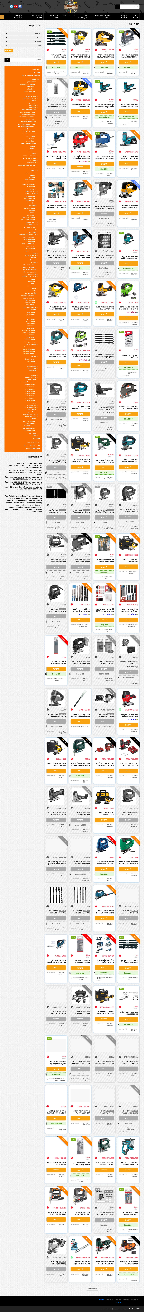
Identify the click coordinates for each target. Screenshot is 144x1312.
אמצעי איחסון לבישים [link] (27, 84)
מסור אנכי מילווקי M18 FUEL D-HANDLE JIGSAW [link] (130, 814)
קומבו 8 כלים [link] (29, 398)
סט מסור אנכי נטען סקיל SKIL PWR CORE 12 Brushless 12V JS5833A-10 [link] (129, 766)
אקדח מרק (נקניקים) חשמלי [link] (25, 124)
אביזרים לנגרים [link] (59, 527)
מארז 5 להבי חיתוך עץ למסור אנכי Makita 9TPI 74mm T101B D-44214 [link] (81, 914)
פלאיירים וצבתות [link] (28, 217)
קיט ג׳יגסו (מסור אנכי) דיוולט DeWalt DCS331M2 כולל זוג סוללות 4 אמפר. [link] (56, 1265)
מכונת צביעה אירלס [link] (29, 272)
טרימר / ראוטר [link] (31, 162)
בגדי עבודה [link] (30, 136)
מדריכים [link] (66, 15)
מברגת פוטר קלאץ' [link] (131, 1128)
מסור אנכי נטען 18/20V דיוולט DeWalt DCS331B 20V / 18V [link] (56, 1113)
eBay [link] (85, 1025)
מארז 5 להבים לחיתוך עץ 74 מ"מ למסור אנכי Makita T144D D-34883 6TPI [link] (104, 358)
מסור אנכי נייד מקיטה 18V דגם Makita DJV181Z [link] (57, 257)
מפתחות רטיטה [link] (31, 344)
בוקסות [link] (31, 146)
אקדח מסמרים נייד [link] (27, 114)
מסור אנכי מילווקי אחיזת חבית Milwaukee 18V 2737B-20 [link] (57, 1014)
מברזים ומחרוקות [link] (30, 251)
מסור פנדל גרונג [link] (28, 332)
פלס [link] (32, 283)
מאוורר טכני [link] (32, 232)
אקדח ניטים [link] (32, 105)
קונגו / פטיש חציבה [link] (30, 407)
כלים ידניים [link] (32, 205)
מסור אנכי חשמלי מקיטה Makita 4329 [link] (56, 1163)
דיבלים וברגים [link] (29, 227)
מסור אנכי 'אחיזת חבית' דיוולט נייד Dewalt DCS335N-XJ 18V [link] (105, 309)
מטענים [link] (33, 262)
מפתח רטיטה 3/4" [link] (28, 351)
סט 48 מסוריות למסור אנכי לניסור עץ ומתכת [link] (130, 610)
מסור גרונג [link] (30, 314)
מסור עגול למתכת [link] (28, 330)
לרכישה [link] (128, 62)
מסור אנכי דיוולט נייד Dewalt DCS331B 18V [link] (57, 308)
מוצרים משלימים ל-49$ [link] (102, 16)
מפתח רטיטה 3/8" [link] (28, 353)
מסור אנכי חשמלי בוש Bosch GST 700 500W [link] (105, 863)
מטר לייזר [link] (30, 281)
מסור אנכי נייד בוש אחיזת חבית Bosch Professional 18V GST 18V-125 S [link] (56, 159)
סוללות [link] (34, 373)
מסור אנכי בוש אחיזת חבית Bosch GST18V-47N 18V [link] (56, 814)
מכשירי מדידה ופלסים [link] (29, 276)
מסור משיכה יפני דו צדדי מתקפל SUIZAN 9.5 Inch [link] (80, 715)
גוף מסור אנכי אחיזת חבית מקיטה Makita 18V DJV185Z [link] (104, 107)
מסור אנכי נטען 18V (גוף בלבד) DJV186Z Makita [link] (104, 208)
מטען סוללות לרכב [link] (28, 265)
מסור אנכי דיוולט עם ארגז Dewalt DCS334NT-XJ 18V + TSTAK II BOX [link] (130, 562)
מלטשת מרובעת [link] (28, 298)
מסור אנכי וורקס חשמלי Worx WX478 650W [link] (58, 562)
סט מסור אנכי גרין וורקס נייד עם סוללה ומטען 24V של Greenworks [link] (128, 309)
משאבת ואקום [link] (31, 366)
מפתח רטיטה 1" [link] (29, 347)
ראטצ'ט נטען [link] (32, 412)
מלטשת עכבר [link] (29, 302)
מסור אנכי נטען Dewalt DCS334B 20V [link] (81, 105)
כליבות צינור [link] (30, 201)
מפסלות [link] (31, 213)
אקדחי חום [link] (32, 107)
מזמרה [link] (31, 177)
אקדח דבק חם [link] (31, 103)
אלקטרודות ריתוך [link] (28, 421)
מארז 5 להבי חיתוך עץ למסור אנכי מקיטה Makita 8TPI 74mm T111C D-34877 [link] (129, 964)
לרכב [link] (34, 230)
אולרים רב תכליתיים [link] (29, 98)
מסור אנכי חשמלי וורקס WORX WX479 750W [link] (57, 1213)
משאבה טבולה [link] (31, 364)
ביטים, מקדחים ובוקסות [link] (28, 144)
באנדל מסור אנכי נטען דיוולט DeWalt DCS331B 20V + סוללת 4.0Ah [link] (104, 1064)
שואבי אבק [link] (32, 433)
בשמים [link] (34, 153)
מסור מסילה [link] (30, 321)
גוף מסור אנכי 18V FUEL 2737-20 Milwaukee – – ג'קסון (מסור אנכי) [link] (129, 512)
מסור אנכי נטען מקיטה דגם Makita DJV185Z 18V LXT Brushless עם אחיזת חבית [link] (129, 107)
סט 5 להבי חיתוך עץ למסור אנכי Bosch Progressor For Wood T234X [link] (81, 964)
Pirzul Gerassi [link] (109, 479)
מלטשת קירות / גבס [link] (30, 307)
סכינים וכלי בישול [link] (30, 377)
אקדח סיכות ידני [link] (28, 119)
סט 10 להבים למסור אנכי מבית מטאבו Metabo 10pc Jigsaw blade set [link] (104, 562)
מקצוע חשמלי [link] (29, 359)
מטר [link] (32, 279)
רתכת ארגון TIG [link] (29, 430)
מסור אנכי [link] (134, 72)
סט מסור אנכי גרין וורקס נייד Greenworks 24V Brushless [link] (81, 357)
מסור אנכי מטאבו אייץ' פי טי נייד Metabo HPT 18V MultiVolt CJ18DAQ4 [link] (128, 864)
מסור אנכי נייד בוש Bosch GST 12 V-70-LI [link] (81, 256)
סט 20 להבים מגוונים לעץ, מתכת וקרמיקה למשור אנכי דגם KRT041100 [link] (58, 1065)
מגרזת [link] (34, 253)
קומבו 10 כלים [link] (29, 384)
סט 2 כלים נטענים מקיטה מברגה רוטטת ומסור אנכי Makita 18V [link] (130, 1114)
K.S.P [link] (133, 73)
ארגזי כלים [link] (85, 1274)
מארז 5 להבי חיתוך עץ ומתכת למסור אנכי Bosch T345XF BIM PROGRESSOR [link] (81, 1166)
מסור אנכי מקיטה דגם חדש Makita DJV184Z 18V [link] (81, 208)
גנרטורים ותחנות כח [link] (29, 156)
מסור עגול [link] (30, 328)
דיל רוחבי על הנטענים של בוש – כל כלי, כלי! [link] (105, 961)
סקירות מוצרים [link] (123, 16)
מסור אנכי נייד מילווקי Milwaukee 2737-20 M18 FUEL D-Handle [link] (56, 409)
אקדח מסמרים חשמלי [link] (26, 112)
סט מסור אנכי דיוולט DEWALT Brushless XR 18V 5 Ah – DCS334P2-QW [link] (80, 463)
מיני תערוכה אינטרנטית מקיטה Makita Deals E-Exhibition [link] (56, 208)
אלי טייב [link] (106, 274)
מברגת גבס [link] (30, 241)
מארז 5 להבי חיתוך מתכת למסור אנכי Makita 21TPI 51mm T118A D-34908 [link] (58, 58)
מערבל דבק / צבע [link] (30, 342)
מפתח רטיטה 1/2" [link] (28, 349)
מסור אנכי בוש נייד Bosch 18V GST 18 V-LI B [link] (56, 962)
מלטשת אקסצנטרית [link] (27, 296)
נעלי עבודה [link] (30, 141)
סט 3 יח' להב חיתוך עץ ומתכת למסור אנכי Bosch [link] (57, 512)
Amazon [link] (109, 73)
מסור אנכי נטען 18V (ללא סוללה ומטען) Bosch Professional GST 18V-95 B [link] (80, 310)
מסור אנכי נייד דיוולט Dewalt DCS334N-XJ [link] (130, 207)
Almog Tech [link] (62, 426)
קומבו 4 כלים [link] (29, 389)
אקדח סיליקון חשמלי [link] (27, 129)
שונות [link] (34, 435)
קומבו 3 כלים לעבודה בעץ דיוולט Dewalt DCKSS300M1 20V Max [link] (81, 1014)
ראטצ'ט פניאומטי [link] (30, 416)
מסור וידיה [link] (30, 317)
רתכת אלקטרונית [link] (28, 428)
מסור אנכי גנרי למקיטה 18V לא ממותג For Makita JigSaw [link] (81, 1113)
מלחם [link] (34, 288)
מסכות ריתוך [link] (30, 423)
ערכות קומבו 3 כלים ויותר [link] (28, 382)
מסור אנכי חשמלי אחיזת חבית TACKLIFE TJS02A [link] (129, 1264)
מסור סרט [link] (30, 326)
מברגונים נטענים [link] (28, 237)
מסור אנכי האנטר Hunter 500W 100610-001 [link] (128, 1013)
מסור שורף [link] (30, 337)
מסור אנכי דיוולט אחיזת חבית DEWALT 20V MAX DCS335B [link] (106, 1114)
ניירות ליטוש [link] (30, 305)
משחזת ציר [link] (32, 371)
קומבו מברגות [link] (29, 248)
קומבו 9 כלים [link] (29, 400)
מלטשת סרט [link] (30, 300)
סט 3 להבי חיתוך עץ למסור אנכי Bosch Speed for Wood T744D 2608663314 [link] (56, 664)
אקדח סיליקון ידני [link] (28, 131)
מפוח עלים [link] (30, 186)
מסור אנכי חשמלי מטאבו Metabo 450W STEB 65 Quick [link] (81, 512)
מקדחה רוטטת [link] (29, 246)
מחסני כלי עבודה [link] (132, 123)
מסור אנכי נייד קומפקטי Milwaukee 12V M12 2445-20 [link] (129, 716)
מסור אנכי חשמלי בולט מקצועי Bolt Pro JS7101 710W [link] (104, 159)
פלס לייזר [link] (30, 286)
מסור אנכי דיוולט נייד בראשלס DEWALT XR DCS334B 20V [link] (105, 57)
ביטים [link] (32, 148)
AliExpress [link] (131, 626)
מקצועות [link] (33, 356)
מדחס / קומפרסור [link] (30, 255)
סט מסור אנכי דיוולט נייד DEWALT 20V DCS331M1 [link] (104, 814)
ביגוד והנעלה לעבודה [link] (29, 134)
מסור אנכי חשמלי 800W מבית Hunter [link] (82, 562)
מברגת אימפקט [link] (108, 272)
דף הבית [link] (135, 16)
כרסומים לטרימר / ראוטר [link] (26, 165)
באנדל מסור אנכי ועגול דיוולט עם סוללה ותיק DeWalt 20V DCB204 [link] (129, 1064)
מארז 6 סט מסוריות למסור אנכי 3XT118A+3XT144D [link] (106, 663)
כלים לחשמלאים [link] (31, 222)
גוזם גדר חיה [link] (29, 173)
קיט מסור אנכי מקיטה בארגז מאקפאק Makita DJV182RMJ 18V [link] (56, 864)
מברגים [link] (31, 210)
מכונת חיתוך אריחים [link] (29, 270)
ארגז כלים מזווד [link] (28, 208)
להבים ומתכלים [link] (59, 72)
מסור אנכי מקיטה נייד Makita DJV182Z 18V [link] (57, 356)
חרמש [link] (32, 175)
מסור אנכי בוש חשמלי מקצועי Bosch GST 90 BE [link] (105, 913)
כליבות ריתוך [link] (29, 203)
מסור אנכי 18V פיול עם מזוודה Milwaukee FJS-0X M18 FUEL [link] (128, 664)
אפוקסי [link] (34, 100)
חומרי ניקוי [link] (32, 160)
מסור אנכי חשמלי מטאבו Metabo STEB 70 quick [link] (80, 764)
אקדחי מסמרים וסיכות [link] (29, 109)
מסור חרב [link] (30, 319)
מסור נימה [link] (30, 323)
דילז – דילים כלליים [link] (36, 16)
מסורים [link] (33, 310)
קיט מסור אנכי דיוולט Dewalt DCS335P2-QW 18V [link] (105, 1013)
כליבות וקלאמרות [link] (30, 193)
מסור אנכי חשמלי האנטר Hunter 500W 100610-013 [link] (128, 57)
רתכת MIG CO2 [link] (29, 426)
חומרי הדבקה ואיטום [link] (29, 158)
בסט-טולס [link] (86, 73)
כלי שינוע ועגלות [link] (31, 191)
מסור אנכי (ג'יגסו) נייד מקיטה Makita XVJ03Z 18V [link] (81, 409)
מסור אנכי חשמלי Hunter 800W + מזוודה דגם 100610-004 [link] (128, 409)
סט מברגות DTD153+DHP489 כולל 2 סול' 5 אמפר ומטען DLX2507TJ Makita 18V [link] (25, 465)
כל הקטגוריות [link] (82, 16)
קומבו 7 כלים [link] (29, 396)
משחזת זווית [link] (32, 368)
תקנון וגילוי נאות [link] (54, 16)
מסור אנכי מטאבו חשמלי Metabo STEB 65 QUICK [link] (105, 1164)
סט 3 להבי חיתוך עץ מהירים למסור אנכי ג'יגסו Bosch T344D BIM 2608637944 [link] (56, 108)
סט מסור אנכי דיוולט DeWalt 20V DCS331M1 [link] (81, 864)
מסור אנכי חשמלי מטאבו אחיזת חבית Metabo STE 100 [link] (105, 1264)
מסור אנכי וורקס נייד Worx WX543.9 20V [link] (82, 1213)
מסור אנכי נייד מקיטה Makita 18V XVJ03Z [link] (57, 716)
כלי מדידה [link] (33, 189)
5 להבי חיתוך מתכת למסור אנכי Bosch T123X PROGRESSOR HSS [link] (129, 1216)
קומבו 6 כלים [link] (29, 393)
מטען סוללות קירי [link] (28, 267)
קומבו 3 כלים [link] (29, 387)
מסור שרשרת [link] (29, 339)
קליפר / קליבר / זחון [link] (27, 219)
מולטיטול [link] (85, 1023)
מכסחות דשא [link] (29, 179)
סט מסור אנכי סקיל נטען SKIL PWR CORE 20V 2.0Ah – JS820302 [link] (105, 765)
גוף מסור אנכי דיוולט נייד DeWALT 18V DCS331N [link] (80, 56)
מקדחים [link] (31, 151)
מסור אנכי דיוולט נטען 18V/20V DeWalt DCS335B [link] (82, 814)
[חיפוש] (7, 60)
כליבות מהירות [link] (29, 198)
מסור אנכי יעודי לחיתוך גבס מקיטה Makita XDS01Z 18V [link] (129, 1164)
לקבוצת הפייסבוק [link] (17, 16)
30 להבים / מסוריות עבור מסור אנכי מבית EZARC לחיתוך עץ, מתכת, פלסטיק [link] (104, 612)
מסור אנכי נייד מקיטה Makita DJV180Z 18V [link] (130, 461)
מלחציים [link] (33, 291)
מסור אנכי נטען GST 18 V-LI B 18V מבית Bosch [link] (80, 663)
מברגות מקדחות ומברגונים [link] (56, 218)
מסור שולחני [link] (29, 335)
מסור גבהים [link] (30, 182)
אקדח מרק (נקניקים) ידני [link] (26, 126)
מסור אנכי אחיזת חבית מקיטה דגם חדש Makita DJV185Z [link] (128, 158)
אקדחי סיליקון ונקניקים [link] (28, 122)
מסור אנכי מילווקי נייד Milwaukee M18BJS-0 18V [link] (129, 913)
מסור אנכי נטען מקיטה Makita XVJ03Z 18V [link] (80, 1063)
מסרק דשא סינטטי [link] (28, 184)
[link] (2, 17)
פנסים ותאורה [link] (31, 405)
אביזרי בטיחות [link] (31, 94)
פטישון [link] (34, 403)
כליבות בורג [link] (30, 196)
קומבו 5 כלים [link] (29, 391)
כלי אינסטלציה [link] (31, 168)
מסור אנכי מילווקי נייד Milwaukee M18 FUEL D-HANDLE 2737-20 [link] (81, 158)
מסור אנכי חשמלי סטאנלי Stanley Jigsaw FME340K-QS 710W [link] (56, 765)
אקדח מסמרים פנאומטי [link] (26, 117)
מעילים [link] (31, 139)
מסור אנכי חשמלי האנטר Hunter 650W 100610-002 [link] (105, 1215)
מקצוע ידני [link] (30, 361)
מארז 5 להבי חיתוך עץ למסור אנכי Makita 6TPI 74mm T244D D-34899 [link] (57, 914)
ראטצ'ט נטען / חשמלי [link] (29, 414)
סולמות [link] (33, 375)
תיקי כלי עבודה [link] (29, 91)
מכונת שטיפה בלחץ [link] (30, 274)
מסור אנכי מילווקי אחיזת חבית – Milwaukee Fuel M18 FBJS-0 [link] (106, 410)
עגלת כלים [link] (30, 89)
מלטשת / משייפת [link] (30, 293)
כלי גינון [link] (33, 170)
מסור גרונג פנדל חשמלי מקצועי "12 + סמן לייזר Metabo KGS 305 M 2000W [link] (24, 472)
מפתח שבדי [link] (30, 215)
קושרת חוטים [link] (32, 410)
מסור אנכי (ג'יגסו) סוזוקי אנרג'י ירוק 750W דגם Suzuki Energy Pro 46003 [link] (105, 463)
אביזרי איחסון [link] (133, 571)
